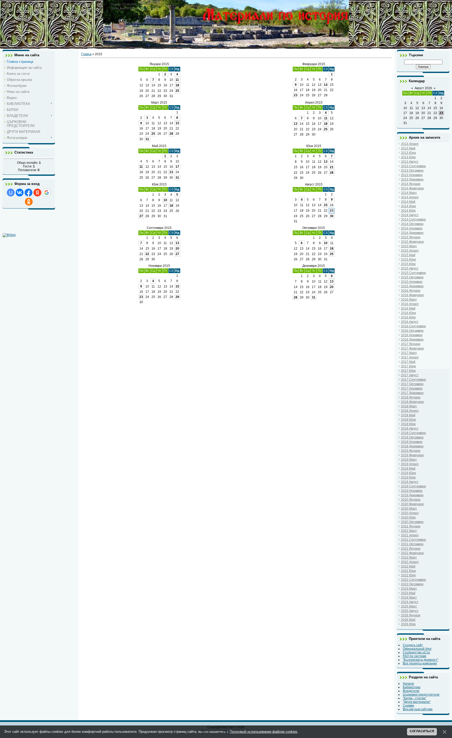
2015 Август (410, 268)
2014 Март (409, 193)
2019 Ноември (411, 491)
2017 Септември (413, 379)
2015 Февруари (412, 242)
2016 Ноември (411, 335)
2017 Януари (410, 344)
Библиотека (411, 687)
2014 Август (410, 215)
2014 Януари (410, 184)
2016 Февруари (412, 295)
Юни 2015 (313, 146)
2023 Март (409, 588)
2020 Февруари (412, 504)
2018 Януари (410, 397)
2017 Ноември (411, 388)
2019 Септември (413, 486)
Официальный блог (417, 649)
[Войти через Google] (46, 192)
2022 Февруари (412, 553)
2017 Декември (412, 393)
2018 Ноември (411, 442)
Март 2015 (159, 102)
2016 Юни (408, 313)
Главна (305, 4)
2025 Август (410, 611)
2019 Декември (412, 495)
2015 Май (408, 255)
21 (332, 167)
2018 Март (409, 406)
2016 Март (409, 299)
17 (177, 166)
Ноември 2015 (159, 266)
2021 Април (410, 535)
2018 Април (410, 411)
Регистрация (322, 4)
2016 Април (410, 304)
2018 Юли (408, 424)
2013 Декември (412, 179)
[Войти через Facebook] (28, 192)
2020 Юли (408, 517)
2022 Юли (408, 575)
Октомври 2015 (313, 228)
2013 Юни (408, 153)
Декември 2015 (313, 266)
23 (295, 95)
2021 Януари (410, 526)
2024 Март (409, 597)
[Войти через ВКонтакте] (20, 192)
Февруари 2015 (313, 64)
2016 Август (410, 322)
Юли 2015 (159, 184)
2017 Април (410, 357)
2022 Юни (408, 571)
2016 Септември (413, 326)
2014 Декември (412, 233)
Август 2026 (423, 88)
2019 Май (408, 468)
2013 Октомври (412, 170)
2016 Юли (408, 317)
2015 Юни (408, 259)
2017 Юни (408, 366)
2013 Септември (413, 166)
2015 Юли (408, 264)
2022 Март (409, 557)
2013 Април (410, 144)
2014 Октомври (412, 224)
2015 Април (410, 250)
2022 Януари (410, 548)
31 (147, 139)
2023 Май (408, 593)
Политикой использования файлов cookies (263, 732)
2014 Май (408, 202)
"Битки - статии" (414, 698)
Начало (408, 683)
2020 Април (410, 513)
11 (177, 80)
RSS (143, 8)
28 (171, 134)
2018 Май (408, 415)
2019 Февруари (412, 455)
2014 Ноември (411, 228)
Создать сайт (413, 645)
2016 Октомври (412, 331)
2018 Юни (408, 419)
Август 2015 (314, 184)
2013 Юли (408, 157)
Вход (337, 4)
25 (177, 91)
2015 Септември (413, 273)
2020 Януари (410, 500)
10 (165, 200)
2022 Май (408, 566)
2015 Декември (412, 286)
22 (147, 254)
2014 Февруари (412, 188)
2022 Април (410, 562)
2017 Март (409, 353)
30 (332, 216)
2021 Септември (413, 540)
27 (141, 216)
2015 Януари (410, 237)
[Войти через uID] (11, 192)
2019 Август (410, 482)
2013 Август (410, 162)
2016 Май (408, 308)
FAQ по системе (414, 656)
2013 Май (408, 148)
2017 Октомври (412, 384)
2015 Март (409, 246)
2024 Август (410, 602)
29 (177, 297)
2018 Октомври (412, 437)
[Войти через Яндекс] (37, 192)
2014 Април (410, 197)
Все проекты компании (420, 663)
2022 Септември (413, 580)
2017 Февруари (412, 348)
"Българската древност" (420, 660)
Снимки (408, 705)
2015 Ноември (411, 282)
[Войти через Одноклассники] (29, 202)
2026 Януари (410, 615)
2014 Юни (408, 206)
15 (177, 123)
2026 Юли (408, 624)
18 (177, 85)
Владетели (411, 691)
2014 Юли (408, 210)
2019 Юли (408, 477)
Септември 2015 (159, 228)
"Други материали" (417, 702)
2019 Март (409, 459)
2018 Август (410, 428)
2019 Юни (408, 473)
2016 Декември (412, 339)
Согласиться (422, 731)
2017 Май (408, 362)
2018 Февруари (412, 402)
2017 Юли (408, 371)
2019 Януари (410, 451)
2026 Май (408, 620)
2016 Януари (410, 290)
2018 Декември (412, 446)
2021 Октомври (412, 544)
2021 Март (409, 531)
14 (325, 85)
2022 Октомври (412, 584)
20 (177, 248)
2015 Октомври (412, 277)
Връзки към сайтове (418, 709)
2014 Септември (413, 219)
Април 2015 (314, 102)
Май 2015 (159, 146)
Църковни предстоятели (421, 694)
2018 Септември (413, 433)
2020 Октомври (412, 522)
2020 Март (409, 508)
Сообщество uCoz (416, 652)
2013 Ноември (411, 175)
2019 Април (410, 464)
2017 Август (410, 375)
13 (295, 124)
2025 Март (409, 606)
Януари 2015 (159, 64)
